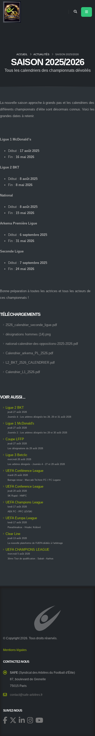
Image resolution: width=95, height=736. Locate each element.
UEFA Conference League (24, 486)
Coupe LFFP (15, 439)
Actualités (41, 54)
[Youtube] (39, 720)
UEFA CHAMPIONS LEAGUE (27, 549)
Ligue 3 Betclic (16, 455)
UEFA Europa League (21, 518)
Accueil (22, 54)
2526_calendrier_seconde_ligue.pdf (31, 325)
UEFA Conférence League (24, 471)
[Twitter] (13, 720)
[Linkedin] (22, 720)
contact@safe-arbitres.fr (26, 694)
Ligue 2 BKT (15, 407)
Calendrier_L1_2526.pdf (23, 372)
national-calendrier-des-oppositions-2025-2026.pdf (42, 344)
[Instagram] (30, 720)
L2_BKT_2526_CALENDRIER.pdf (30, 362)
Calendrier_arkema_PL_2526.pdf (29, 353)
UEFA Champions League (24, 502)
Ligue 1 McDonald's (20, 423)
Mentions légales (15, 650)
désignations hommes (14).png (28, 334)
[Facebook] (5, 720)
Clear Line (13, 534)
